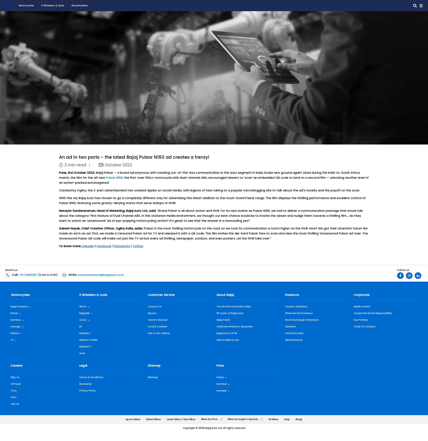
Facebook (104, 246)
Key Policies (361, 320)
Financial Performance (299, 313)
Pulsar (14, 313)
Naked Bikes (153, 419)
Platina (15, 333)
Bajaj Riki (84, 313)
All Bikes (273, 419)
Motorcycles (26, 6)
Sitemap (154, 365)
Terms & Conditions (91, 377)
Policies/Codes (294, 333)
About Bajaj (225, 295)
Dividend (290, 327)
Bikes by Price (209, 419)
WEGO (83, 307)
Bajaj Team (223, 320)
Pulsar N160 (114, 178)
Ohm (13, 397)
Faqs (287, 419)
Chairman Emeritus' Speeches (235, 327)
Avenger (16, 327)
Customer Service (161, 295)
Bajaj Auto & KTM (227, 333)
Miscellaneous (294, 340)
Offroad (16, 384)
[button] (420, 6)
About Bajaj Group (228, 340)
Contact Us (155, 307)
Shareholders (79, 6)
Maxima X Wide (88, 340)
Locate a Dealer (157, 327)
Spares (152, 313)
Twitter (138, 246)
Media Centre (362, 307)
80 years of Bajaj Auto (230, 313)
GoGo (83, 320)
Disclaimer (85, 384)
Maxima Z (85, 333)
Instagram (122, 246)
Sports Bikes (133, 419)
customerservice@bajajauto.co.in (100, 275)
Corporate (362, 295)
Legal (83, 365)
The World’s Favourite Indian (234, 307)
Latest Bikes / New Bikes (181, 419)
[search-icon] (413, 6)
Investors (292, 295)
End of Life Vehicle (159, 333)
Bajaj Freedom (19, 307)
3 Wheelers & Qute (52, 6)
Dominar (16, 320)
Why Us (15, 377)
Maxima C (85, 347)
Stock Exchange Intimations (302, 320)
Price (220, 365)
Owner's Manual (157, 320)
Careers (17, 365)
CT (12, 340)
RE (80, 327)
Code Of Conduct (365, 327)
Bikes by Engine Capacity (243, 419)
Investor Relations (296, 307)
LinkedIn (87, 246)
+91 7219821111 (27, 275)
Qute (82, 353)
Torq (13, 391)
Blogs (299, 419)
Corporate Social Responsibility (373, 313)
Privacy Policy (87, 391)
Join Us (15, 404)
